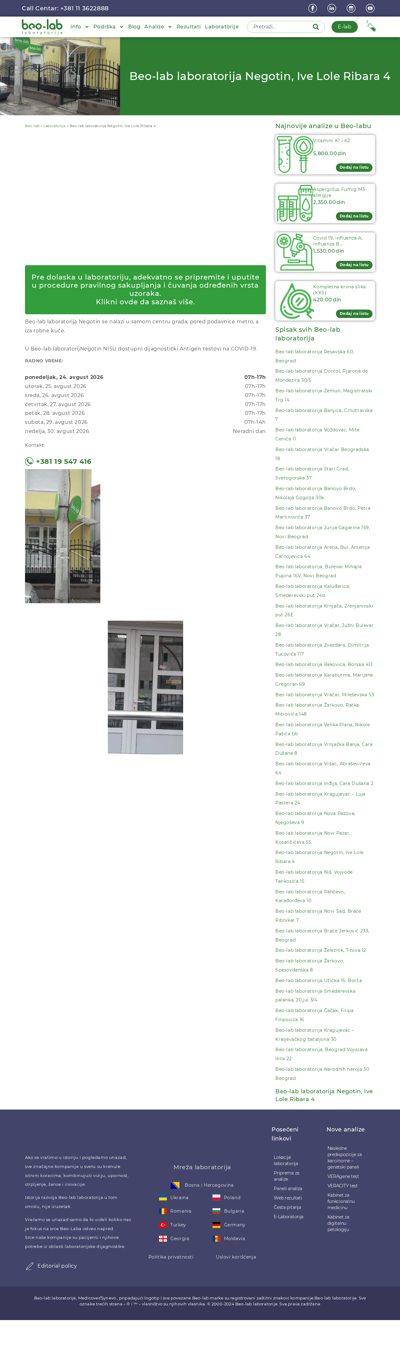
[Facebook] (313, 8)
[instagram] (352, 8)
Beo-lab (32, 126)
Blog (134, 27)
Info (75, 27)
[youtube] (371, 8)
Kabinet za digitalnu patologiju (338, 1223)
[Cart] (371, 26)
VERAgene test (343, 1176)
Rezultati (189, 27)
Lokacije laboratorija (286, 1160)
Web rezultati (288, 1198)
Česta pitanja (287, 1207)
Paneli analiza (288, 1188)
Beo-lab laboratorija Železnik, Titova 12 (320, 950)
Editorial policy (57, 1266)
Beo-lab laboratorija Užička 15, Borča (318, 980)
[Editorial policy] (29, 1266)
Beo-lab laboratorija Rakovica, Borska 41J (324, 664)
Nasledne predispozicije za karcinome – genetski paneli (345, 1157)
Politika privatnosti (171, 1257)
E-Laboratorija (288, 1216)
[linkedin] (332, 8)
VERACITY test (343, 1186)
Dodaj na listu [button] (354, 167)
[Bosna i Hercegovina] (175, 1185)
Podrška (104, 27)
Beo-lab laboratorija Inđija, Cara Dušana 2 (324, 783)
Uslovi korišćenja (236, 1257)
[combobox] (280, 27)
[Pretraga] (317, 27)
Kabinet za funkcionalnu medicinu (341, 1201)
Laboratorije (222, 27)
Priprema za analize (286, 1176)
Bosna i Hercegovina (209, 1185)
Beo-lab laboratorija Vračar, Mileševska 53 (324, 695)
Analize (154, 27)
